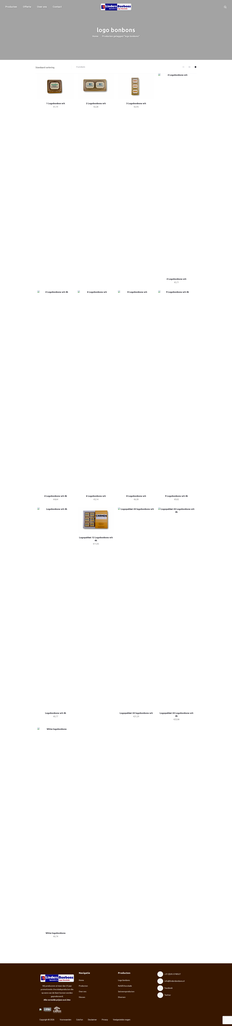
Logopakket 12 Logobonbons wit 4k (96, 539)
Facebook (168, 988)
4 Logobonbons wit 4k (55, 495)
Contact (57, 6)
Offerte (27, 6)
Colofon (79, 1020)
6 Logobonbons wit (96, 495)
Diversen (122, 997)
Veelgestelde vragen (121, 1020)
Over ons (42, 6)
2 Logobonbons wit (96, 103)
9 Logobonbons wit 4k (176, 495)
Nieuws (82, 997)
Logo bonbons (124, 980)
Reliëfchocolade (125, 986)
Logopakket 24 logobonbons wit (136, 713)
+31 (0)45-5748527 (172, 974)
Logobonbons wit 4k (55, 713)
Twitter (167, 995)
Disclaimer (92, 1020)
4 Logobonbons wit (176, 278)
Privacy (105, 1020)
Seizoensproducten (126, 991)
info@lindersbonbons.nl (174, 981)
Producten (11, 6)
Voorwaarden (65, 1020)
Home (95, 36)
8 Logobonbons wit (136, 495)
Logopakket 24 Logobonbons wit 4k (176, 714)
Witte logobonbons (56, 933)
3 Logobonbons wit (136, 103)
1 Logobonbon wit (55, 103)
